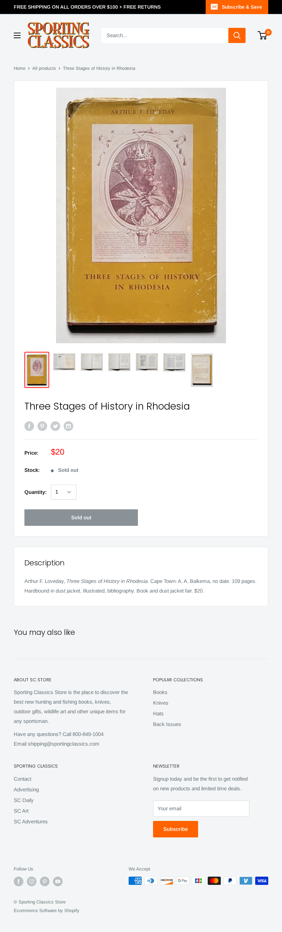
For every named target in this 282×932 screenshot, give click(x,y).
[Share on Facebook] (29, 426)
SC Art (21, 811)
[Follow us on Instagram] (31, 881)
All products (44, 68)
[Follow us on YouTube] (58, 881)
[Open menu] (17, 35)
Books (160, 692)
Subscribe (175, 829)
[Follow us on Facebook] (18, 881)
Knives (161, 703)
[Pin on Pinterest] (42, 426)
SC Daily (24, 800)
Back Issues (167, 724)
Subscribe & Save (242, 7)
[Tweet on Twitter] (55, 426)
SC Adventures (31, 821)
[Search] (237, 35)
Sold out (81, 517)
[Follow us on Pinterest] (45, 881)
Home (19, 68)
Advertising (26, 789)
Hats (158, 713)
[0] (262, 35)
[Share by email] (68, 426)
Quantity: (35, 492)
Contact (22, 779)
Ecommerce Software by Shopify (46, 910)
